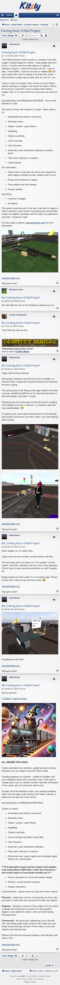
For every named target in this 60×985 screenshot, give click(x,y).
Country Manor (22, 351)
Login (15, 20)
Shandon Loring (16, 289)
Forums (17, 16)
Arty (24, 979)
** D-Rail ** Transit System (14, 698)
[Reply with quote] (54, 46)
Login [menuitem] (58, 16)
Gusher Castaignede (18, 315)
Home (9, 15)
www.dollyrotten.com (35, 223)
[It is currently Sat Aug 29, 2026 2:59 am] (53, 25)
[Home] (30, 6)
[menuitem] (57, 24)
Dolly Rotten (14, 44)
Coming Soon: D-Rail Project (20, 31)
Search (5, 20)
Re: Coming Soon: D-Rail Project (21, 297)
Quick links (3, 16)
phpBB (21, 976)
